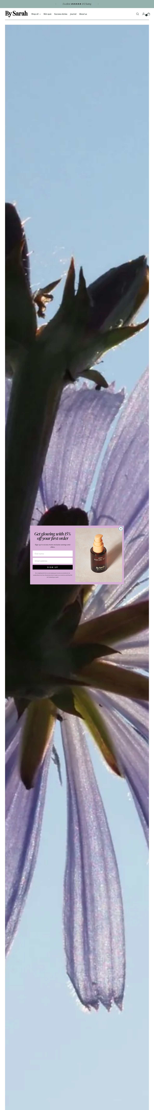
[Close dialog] (121, 529)
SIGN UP (52, 567)
